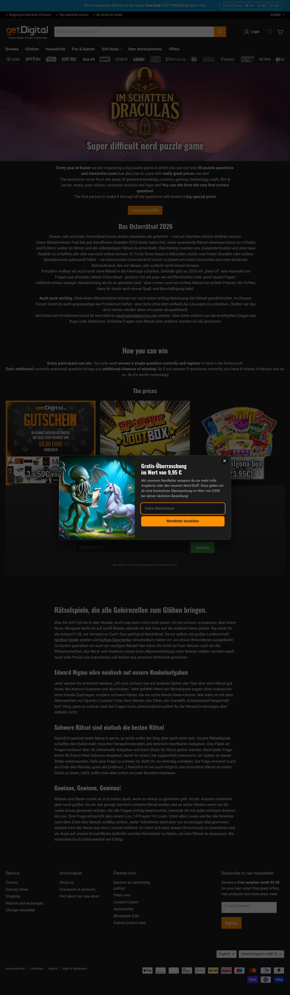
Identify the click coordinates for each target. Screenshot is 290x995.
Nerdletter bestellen (183, 521)
